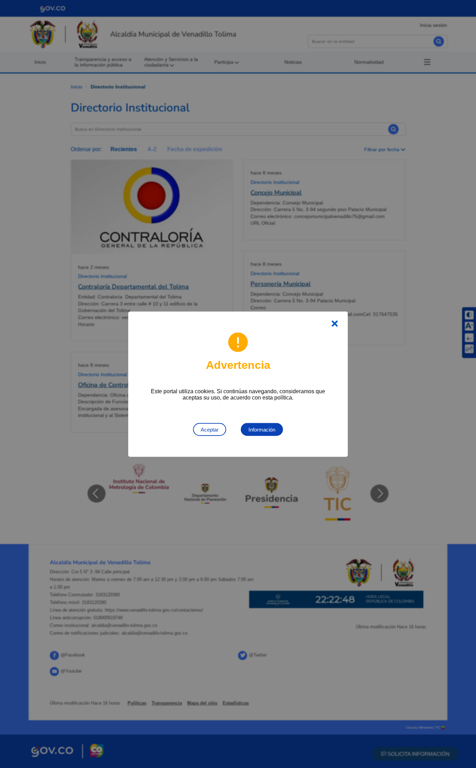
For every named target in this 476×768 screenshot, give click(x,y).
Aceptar (209, 429)
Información (261, 429)
